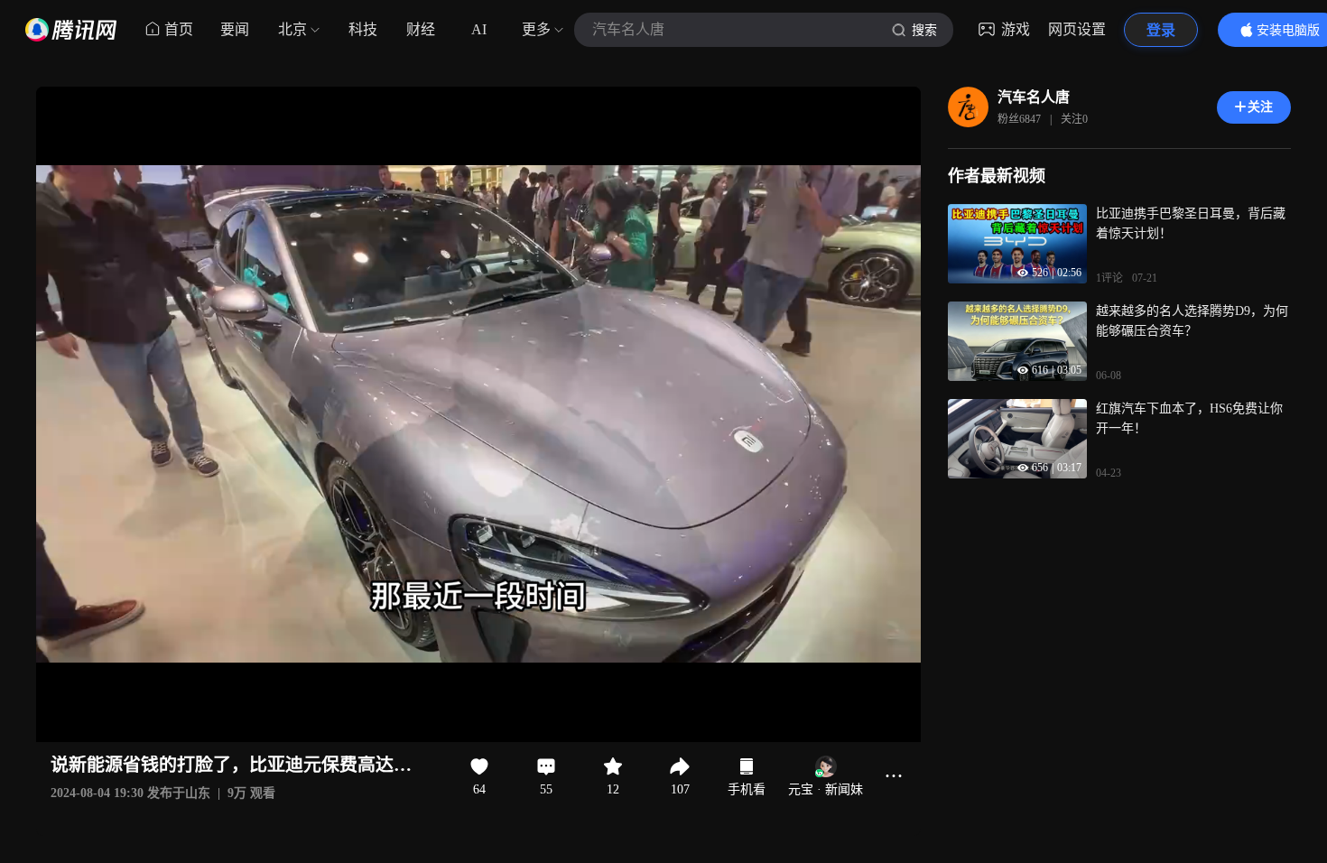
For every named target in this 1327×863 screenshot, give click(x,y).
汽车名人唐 (1034, 97)
